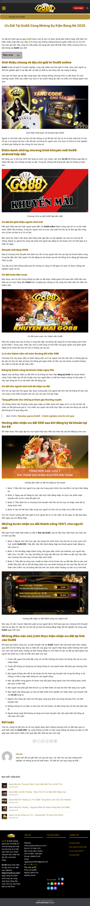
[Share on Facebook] (39, 741)
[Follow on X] (59, 879)
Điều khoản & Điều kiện (78, 847)
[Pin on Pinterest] (51, 741)
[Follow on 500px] (48, 888)
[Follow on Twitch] (55, 888)
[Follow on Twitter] (62, 879)
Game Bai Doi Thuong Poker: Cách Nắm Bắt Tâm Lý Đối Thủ (35, 784)
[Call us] (52, 883)
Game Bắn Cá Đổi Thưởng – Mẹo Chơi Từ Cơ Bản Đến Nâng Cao (37, 792)
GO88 (27, 864)
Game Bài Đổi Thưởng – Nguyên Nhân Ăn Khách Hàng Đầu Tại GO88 (39, 807)
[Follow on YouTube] (62, 883)
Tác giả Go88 (74, 855)
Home (4, 17)
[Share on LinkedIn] (56, 741)
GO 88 (34, 864)
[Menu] (4, 8)
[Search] (87, 8)
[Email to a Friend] (47, 741)
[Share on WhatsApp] (34, 741)
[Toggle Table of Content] (17, 55)
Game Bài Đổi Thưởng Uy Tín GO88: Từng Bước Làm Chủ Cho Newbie (40, 800)
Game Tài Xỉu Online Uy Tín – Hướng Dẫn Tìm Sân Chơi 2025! (36, 815)
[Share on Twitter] (43, 741)
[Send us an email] (48, 883)
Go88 (4, 841)
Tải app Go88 (74, 843)
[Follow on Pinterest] (55, 883)
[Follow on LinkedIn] (58, 883)
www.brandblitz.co (45, 903)
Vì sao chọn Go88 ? (76, 851)
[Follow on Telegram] (52, 888)
